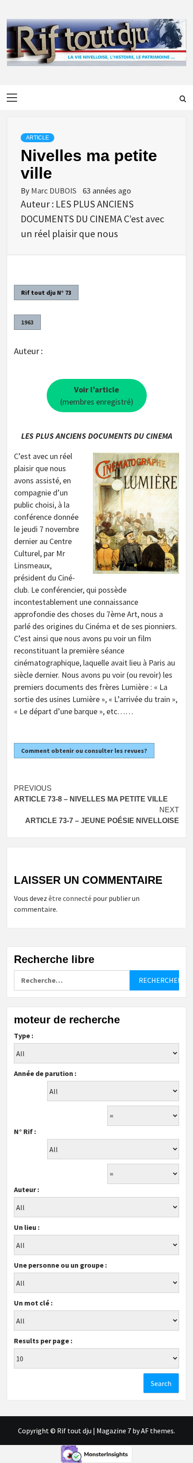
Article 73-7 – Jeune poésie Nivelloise (102, 815)
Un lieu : (26, 1227)
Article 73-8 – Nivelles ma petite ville (91, 793)
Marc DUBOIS (54, 190)
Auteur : (26, 1189)
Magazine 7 (113, 1430)
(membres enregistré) (96, 395)
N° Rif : (25, 1131)
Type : (23, 1035)
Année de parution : (45, 1073)
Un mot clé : (33, 1302)
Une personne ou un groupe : (60, 1264)
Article (37, 138)
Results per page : (43, 1340)
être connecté (70, 898)
